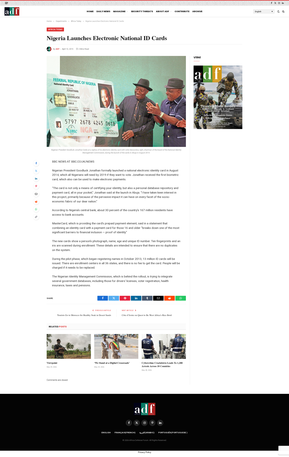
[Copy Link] (36, 217)
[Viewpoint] (69, 346)
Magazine (119, 11)
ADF (57, 49)
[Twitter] (36, 171)
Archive (197, 11)
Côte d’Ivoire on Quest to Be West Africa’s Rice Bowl (147, 315)
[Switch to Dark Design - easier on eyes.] (278, 11)
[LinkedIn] (36, 178)
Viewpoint (52, 363)
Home (90, 11)
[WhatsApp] (36, 209)
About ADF (162, 11)
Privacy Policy (144, 452)
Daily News (103, 11)
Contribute (182, 11)
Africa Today (55, 29)
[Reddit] (36, 201)
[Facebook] (36, 163)
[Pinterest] (36, 186)
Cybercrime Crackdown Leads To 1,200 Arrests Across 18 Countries (162, 364)
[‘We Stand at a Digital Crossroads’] (116, 346)
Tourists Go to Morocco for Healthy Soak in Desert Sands (84, 315)
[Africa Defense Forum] (12, 11)
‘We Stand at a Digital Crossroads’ (112, 363)
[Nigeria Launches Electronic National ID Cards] (116, 101)
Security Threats (142, 11)
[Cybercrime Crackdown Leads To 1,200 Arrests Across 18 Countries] (164, 346)
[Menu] (6, 3)
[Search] (283, 11)
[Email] (36, 194)
